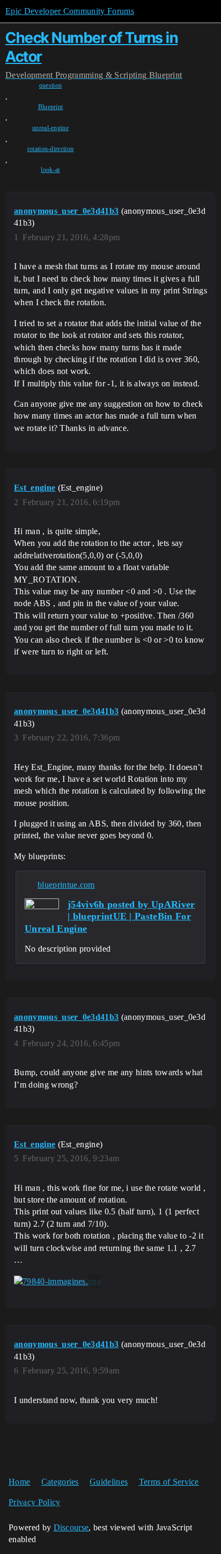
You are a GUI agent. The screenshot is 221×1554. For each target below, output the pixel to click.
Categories (60, 1481)
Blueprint (50, 107)
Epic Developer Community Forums (69, 11)
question (50, 85)
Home (19, 1481)
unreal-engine (50, 128)
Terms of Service (169, 1481)
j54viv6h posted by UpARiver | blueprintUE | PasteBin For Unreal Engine (110, 916)
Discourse (71, 1527)
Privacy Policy (34, 1502)
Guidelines (109, 1481)
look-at (50, 170)
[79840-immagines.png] (57, 1281)
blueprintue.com (66, 884)
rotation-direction (50, 149)
